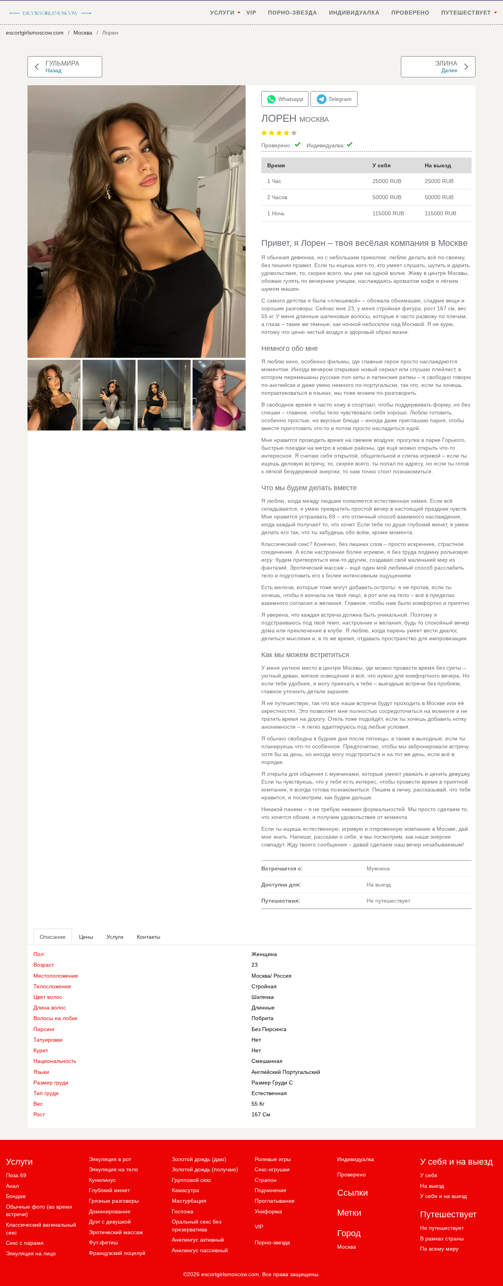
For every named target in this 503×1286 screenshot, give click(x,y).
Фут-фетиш (103, 1242)
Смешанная (267, 1061)
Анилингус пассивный (200, 1250)
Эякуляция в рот (110, 1159)
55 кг (258, 1104)
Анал (12, 1186)
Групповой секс (191, 1180)
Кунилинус (102, 1180)
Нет (256, 1050)
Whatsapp (290, 99)
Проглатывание (275, 1201)
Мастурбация (189, 1201)
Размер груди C (272, 1082)
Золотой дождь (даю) (199, 1159)
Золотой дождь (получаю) (205, 1169)
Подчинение (270, 1190)
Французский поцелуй (117, 1253)
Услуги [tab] (114, 937)
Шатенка (263, 997)
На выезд (432, 1186)
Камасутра (185, 1190)
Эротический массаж (116, 1232)
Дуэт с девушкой (110, 1221)
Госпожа (182, 1211)
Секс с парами (25, 1243)
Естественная (269, 1093)
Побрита (263, 1018)
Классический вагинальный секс (41, 1229)
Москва (82, 32)
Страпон (266, 1180)
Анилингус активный (198, 1240)
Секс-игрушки (272, 1169)
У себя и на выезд (443, 1196)
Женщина (264, 954)
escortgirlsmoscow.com (35, 32)
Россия (283, 976)
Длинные (263, 1007)
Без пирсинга (269, 1029)
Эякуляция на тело (113, 1169)
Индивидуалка (354, 12)
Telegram (340, 99)
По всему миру (439, 1249)
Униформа (268, 1211)
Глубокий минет (109, 1190)
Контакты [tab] (148, 937)
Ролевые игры (273, 1159)
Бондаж (16, 1196)
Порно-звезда (292, 12)
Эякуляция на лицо (31, 1253)
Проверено (410, 12)
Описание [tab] (53, 937)
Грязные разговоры (114, 1201)
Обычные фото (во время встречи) (39, 1211)
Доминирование (109, 1211)
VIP (251, 12)
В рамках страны (442, 1238)
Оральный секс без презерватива (196, 1225)
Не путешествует (442, 1228)
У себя (428, 1175)
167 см (261, 1114)
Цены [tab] (86, 937)
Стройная (264, 986)
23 (255, 965)
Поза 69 (16, 1175)
